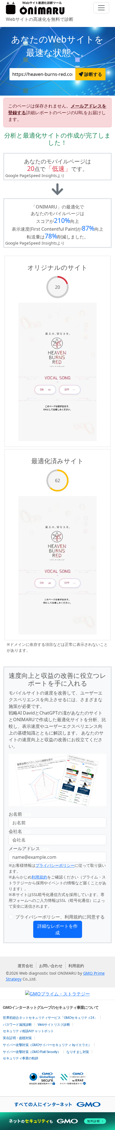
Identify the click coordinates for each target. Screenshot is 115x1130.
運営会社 (25, 965)
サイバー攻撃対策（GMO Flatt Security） (32, 1052)
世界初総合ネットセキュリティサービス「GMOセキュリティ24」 (50, 1018)
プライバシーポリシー (55, 865)
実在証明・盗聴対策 (17, 1038)
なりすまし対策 (77, 1052)
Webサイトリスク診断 (54, 1025)
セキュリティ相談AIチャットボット (28, 1031)
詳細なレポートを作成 (57, 929)
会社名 (20, 831)
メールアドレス (29, 848)
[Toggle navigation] (101, 7)
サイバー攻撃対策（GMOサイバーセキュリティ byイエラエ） (47, 1045)
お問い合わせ (51, 965)
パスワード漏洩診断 (17, 1025)
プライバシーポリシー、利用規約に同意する (60, 917)
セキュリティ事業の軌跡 (20, 1058)
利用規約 (39, 877)
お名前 (20, 814)
